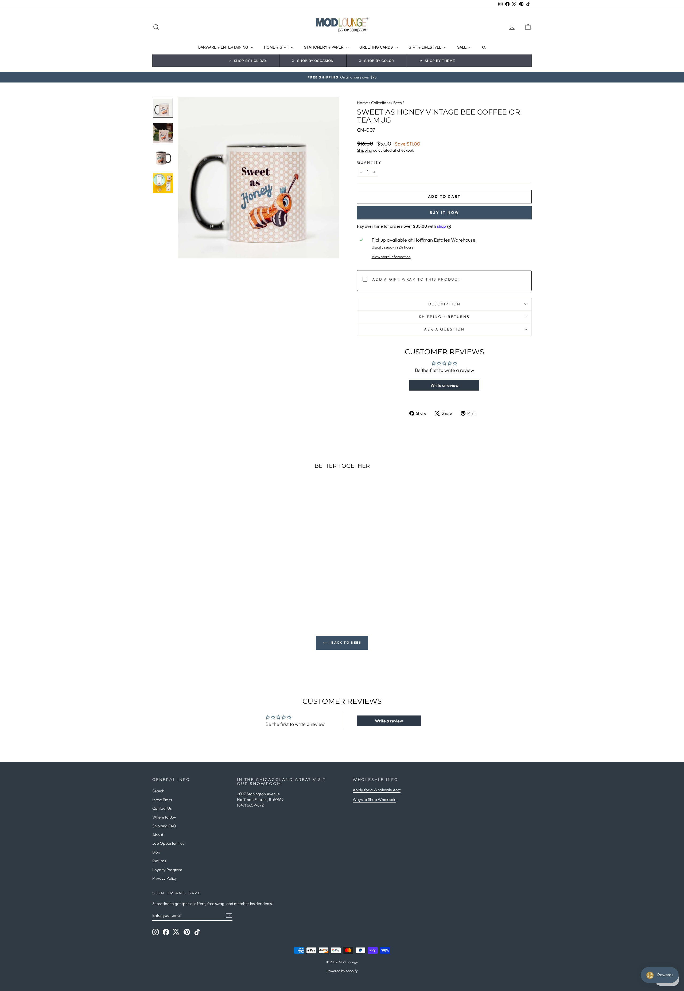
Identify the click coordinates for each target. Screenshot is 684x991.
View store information (391, 256)
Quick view (197, 566)
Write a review (444, 385)
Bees (397, 102)
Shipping (364, 150)
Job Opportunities (168, 843)
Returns (159, 860)
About (157, 834)
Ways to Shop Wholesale (374, 799)
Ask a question (444, 329)
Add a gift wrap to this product (416, 279)
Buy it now (444, 212)
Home (362, 102)
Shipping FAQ (164, 825)
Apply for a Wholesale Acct (377, 789)
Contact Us (162, 808)
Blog (156, 852)
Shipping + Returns (444, 316)
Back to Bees (345, 642)
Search (158, 790)
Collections (380, 102)
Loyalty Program (167, 869)
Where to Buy (164, 817)
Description (444, 304)
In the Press (162, 799)
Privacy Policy (164, 878)
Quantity (369, 162)
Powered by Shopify (342, 971)
